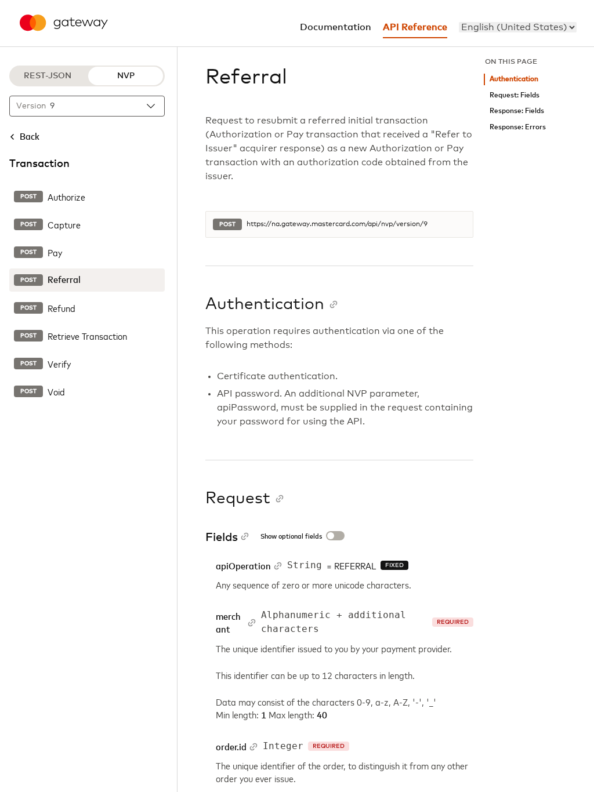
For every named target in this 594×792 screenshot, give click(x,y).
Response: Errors (518, 127)
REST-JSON (47, 76)
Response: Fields (517, 111)
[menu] (518, 27)
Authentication (514, 79)
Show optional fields (291, 536)
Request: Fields (514, 95)
